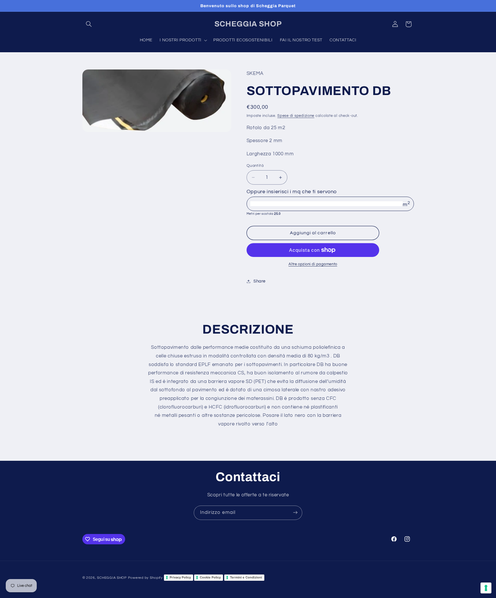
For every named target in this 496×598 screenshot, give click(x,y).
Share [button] (259, 281)
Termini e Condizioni (246, 577)
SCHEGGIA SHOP (112, 577)
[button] (89, 24)
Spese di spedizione (295, 116)
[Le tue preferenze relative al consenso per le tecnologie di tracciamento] (485, 587)
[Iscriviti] (295, 513)
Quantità (255, 166)
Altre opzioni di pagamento (312, 264)
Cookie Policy (210, 577)
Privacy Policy (180, 577)
